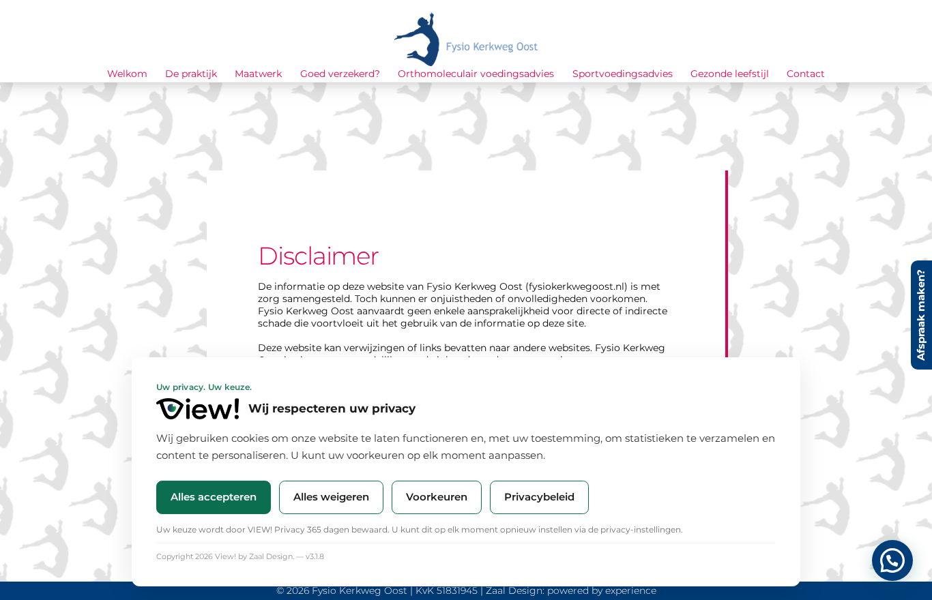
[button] (892, 560)
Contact (806, 74)
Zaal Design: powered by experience (571, 590)
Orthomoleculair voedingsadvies (476, 74)
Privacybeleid (539, 496)
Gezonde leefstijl (729, 74)
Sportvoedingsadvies (622, 74)
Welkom (127, 74)
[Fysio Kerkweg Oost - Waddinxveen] (466, 60)
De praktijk (191, 74)
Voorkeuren (436, 496)
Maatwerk (258, 74)
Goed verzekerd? (340, 74)
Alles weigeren (331, 496)
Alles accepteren (214, 496)
